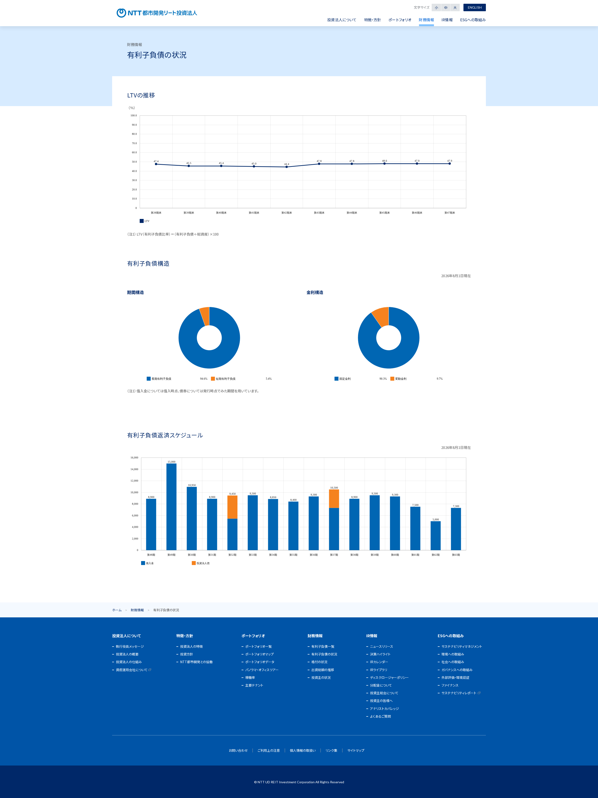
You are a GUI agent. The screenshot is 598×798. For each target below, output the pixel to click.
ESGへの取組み (451, 635)
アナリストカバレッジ (384, 708)
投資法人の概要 (127, 654)
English (475, 7)
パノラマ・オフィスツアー (262, 669)
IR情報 (371, 635)
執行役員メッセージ (130, 646)
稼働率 (250, 677)
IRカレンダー (379, 661)
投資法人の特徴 (191, 646)
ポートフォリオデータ (259, 661)
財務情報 (137, 610)
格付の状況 (319, 661)
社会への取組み (452, 661)
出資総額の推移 (322, 669)
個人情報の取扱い (303, 750)
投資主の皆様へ (381, 700)
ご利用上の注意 (269, 750)
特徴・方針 (184, 635)
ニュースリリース (381, 646)
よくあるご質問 (380, 716)
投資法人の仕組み (129, 661)
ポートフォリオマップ (259, 654)
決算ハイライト (380, 654)
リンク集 (331, 750)
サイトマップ (355, 750)
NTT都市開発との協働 (196, 661)
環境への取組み (452, 654)
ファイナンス (450, 685)
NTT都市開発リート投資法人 (157, 13)
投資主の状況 (321, 677)
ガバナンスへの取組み (457, 669)
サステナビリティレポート (458, 693)
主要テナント (254, 685)
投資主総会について (384, 693)
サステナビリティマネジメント (461, 646)
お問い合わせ (238, 750)
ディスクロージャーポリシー (389, 677)
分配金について (381, 685)
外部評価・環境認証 (455, 677)
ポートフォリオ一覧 (258, 646)
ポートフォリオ (253, 635)
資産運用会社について (132, 669)
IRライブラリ (378, 669)
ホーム (116, 610)
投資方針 (186, 654)
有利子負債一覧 (322, 646)
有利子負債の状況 (324, 654)
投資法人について (126, 635)
